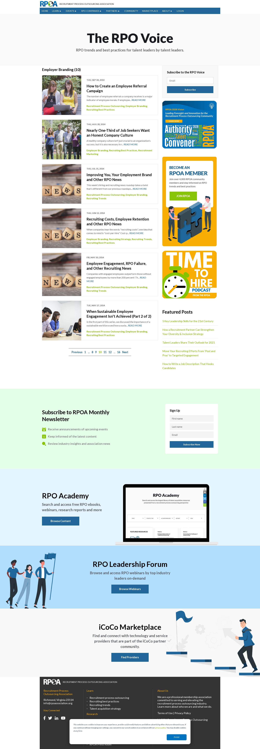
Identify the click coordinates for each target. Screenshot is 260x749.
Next (125, 352)
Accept (176, 737)
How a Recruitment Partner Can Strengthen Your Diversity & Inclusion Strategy (188, 332)
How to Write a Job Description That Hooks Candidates (188, 366)
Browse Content (61, 521)
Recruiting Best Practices (101, 109)
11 (105, 352)
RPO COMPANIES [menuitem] (90, 11)
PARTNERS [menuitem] (111, 11)
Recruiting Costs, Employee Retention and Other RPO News (118, 221)
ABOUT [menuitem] (166, 11)
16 (118, 352)
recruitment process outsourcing (106, 106)
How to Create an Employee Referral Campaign (117, 88)
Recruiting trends (100, 705)
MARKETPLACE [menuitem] (150, 11)
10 (100, 352)
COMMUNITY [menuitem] (131, 11)
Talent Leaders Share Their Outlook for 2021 (188, 342)
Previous (77, 352)
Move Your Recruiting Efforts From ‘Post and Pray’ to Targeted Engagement (188, 353)
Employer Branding (136, 106)
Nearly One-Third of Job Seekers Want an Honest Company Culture (118, 132)
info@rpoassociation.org (57, 703)
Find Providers (130, 657)
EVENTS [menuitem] (70, 11)
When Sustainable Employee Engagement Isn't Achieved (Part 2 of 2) (119, 313)
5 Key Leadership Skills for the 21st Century (187, 321)
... (89, 352)
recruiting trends (96, 198)
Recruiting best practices (104, 701)
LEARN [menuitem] (55, 11)
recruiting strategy (120, 239)
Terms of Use (165, 713)
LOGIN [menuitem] (180, 11)
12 (109, 352)
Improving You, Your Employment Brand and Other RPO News (119, 177)
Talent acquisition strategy (105, 708)
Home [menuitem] (45, 11)
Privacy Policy (183, 713)
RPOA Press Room (100, 744)
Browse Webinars (130, 589)
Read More (139, 100)
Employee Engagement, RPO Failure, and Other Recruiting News (116, 265)
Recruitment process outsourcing (109, 697)
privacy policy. (160, 728)
